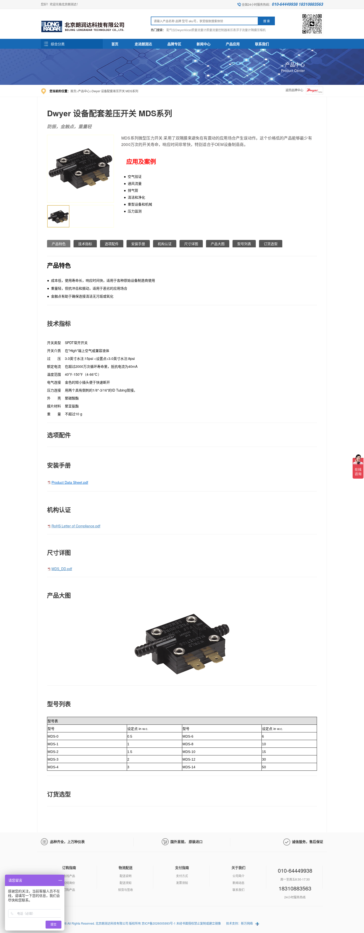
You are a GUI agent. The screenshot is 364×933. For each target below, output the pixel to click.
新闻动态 (238, 883)
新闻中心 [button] (203, 43)
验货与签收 (125, 889)
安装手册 (138, 243)
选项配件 (112, 243)
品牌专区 (174, 43)
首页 (114, 43)
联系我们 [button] (262, 43)
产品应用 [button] (233, 43)
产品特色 (59, 243)
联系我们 (238, 889)
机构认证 (165, 243)
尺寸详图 (191, 243)
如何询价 (69, 883)
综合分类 (58, 43)
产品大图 (218, 243)
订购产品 (69, 889)
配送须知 (125, 883)
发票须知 (182, 883)
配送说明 (125, 876)
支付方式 (182, 876)
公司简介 (238, 876)
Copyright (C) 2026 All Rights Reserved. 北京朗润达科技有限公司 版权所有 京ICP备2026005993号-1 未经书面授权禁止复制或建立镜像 (131, 923)
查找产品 (69, 876)
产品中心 (84, 91)
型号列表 (244, 243)
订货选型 (271, 243)
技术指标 (85, 243)
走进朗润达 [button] (143, 43)
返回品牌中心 (294, 90)
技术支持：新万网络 (239, 923)
